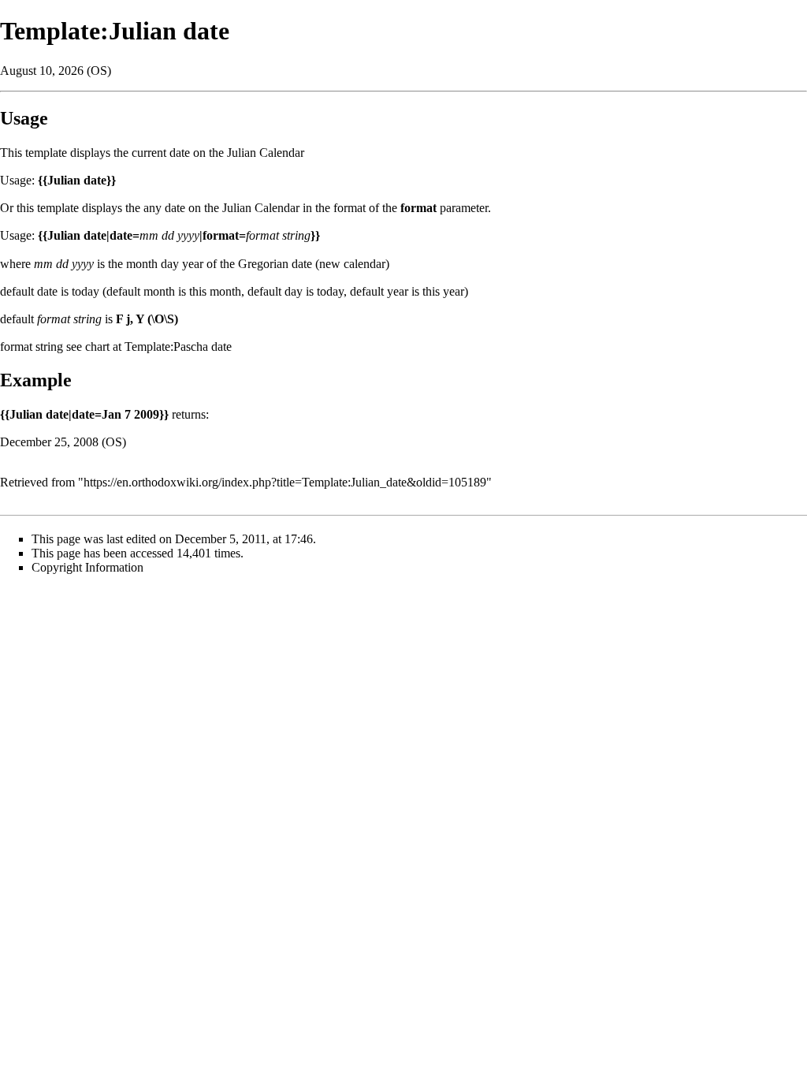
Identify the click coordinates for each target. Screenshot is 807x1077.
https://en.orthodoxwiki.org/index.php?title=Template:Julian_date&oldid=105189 (285, 482)
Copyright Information (87, 567)
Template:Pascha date (178, 346)
